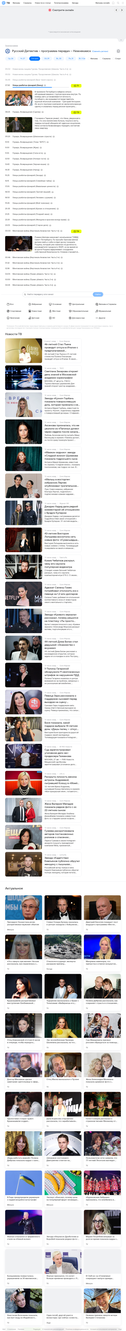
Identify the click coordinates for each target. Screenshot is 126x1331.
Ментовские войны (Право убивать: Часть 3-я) (33, 285)
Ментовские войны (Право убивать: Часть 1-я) (33, 274)
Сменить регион (100, 51)
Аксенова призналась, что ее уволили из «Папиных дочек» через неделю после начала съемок (62, 428)
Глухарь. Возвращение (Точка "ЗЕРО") (29, 142)
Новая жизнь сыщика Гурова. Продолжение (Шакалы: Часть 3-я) (40, 69)
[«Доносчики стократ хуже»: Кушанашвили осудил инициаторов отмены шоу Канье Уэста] (23, 1110)
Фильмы (94, 59)
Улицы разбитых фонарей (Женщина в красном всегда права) (40, 220)
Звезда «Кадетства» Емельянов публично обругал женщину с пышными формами (62, 861)
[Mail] (3, 3)
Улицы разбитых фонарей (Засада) (28, 175)
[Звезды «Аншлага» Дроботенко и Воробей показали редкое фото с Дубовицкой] (63, 1228)
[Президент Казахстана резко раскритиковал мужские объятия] (23, 913)
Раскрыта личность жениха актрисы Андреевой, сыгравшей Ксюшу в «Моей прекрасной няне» (61, 780)
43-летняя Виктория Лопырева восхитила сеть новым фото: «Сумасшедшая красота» (62, 537)
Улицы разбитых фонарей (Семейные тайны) (32, 181)
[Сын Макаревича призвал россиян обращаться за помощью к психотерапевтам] (102, 1031)
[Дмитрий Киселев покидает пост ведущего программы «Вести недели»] (102, 913)
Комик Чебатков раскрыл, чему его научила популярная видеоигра (60, 563)
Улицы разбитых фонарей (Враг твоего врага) (33, 80)
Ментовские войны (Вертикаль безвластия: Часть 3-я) (36, 263)
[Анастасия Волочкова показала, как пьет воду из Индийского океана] (23, 1306)
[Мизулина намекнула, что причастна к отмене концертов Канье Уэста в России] (102, 953)
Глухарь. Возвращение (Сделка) (27, 112)
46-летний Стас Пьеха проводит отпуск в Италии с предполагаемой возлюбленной (61, 347)
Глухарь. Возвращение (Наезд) (26, 170)
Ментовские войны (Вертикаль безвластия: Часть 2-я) (36, 257)
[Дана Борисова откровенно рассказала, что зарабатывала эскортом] (63, 1110)
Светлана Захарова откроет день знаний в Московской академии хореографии (61, 374)
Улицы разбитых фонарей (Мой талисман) (31, 203)
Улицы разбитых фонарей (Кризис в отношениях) (34, 209)
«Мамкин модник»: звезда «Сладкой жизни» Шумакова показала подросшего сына (61, 455)
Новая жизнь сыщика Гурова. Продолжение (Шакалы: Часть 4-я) (40, 74)
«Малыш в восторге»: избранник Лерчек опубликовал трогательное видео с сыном (61, 483)
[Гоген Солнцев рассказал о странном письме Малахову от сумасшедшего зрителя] (102, 1110)
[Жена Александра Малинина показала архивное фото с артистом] (102, 1071)
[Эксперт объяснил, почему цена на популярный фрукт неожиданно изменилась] (63, 1189)
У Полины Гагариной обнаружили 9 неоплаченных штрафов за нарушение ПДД (62, 671)
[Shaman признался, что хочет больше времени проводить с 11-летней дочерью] (63, 1267)
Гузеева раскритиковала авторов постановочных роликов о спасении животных (59, 834)
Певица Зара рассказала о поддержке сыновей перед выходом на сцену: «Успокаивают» (61, 699)
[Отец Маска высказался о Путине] (63, 1071)
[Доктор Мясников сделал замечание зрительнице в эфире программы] (23, 1071)
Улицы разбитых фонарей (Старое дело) (30, 225)
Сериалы (106, 59)
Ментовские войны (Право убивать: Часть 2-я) (33, 280)
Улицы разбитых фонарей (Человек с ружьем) (33, 198)
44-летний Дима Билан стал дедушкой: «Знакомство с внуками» (61, 644)
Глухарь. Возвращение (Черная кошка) (29, 164)
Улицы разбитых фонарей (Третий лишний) (32, 192)
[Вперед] (122, 10)
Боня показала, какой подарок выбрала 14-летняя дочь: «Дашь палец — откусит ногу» (62, 726)
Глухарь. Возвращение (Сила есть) (28, 153)
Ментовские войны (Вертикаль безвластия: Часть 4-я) (36, 268)
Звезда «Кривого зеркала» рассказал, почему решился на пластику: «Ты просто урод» (61, 618)
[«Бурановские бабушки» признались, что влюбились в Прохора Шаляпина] (102, 1189)
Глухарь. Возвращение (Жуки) (26, 148)
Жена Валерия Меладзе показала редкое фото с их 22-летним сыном (60, 807)
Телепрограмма (11, 46)
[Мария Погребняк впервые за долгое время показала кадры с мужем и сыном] (102, 1228)
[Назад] (116, 10)
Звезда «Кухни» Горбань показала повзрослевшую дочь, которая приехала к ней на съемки (62, 401)
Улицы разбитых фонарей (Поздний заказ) (31, 214)
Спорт (118, 59)
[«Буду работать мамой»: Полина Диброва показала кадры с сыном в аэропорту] (23, 1149)
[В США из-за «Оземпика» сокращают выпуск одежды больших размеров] (102, 1267)
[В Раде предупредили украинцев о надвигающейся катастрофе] (23, 1189)
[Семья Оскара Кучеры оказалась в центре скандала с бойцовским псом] (63, 913)
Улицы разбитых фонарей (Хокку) (28, 85)
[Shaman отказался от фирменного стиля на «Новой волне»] (23, 1228)
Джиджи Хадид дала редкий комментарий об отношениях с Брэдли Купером (62, 509)
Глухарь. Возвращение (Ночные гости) (29, 159)
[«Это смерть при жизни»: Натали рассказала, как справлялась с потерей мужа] (23, 953)
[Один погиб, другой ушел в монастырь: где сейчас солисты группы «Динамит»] (63, 1306)
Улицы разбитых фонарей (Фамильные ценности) (34, 186)
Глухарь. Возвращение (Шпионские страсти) (32, 136)
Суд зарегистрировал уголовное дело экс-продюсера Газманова (58, 753)
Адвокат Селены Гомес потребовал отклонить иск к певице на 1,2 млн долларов (61, 590)
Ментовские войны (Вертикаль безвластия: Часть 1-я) (36, 231)
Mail (3, 1329)
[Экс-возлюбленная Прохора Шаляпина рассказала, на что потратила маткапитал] (63, 1031)
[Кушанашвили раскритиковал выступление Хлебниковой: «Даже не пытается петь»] (23, 992)
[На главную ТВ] (7, 3)
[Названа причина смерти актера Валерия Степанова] (102, 1306)
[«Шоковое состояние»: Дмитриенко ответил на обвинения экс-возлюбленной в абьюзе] (63, 1149)
